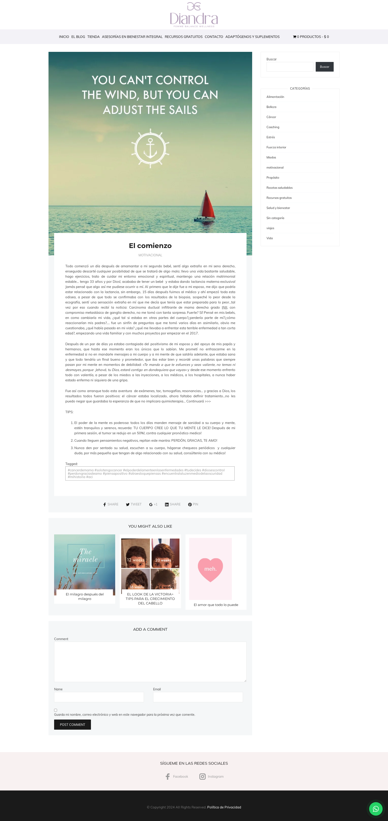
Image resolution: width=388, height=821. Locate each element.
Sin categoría (275, 218)
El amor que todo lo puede (216, 605)
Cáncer (271, 117)
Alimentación (275, 97)
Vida (270, 238)
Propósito (273, 177)
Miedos (271, 157)
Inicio (64, 37)
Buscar (272, 59)
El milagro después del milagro (85, 596)
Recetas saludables (280, 187)
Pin (195, 504)
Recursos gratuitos (184, 37)
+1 (155, 504)
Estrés (271, 137)
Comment (61, 639)
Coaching (273, 127)
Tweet (136, 504)
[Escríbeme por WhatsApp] (376, 809)
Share (113, 504)
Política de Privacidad (224, 807)
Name (58, 689)
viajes (270, 228)
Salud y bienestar (278, 208)
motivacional (150, 255)
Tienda (93, 37)
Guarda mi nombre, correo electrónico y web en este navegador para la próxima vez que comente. (124, 714)
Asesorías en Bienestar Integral (132, 37)
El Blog (78, 37)
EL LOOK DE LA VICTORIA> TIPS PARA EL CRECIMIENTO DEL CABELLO (150, 598)
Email (157, 689)
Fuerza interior (276, 147)
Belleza (271, 107)
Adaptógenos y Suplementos (252, 37)
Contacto (214, 37)
